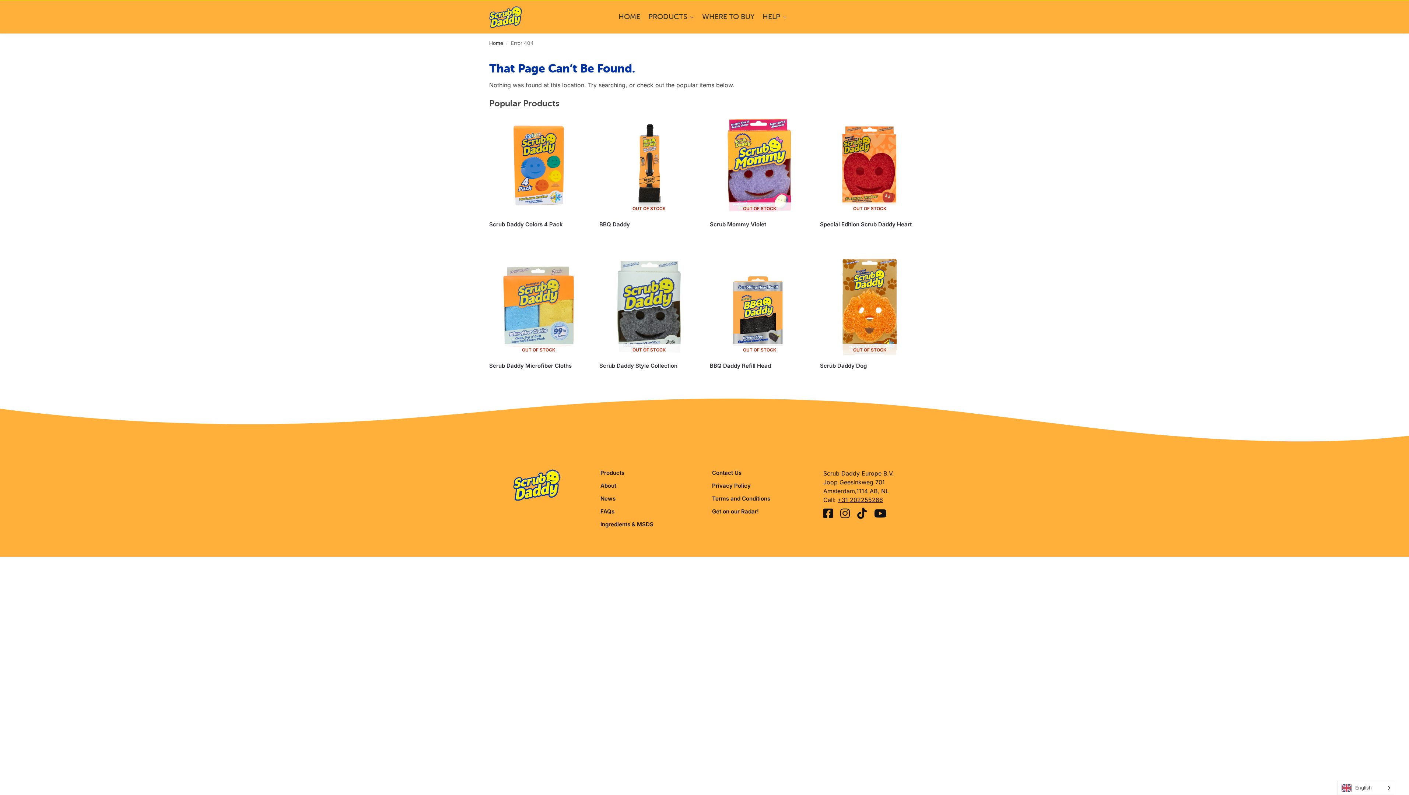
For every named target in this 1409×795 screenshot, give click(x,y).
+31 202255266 (860, 500)
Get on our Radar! (735, 511)
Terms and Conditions (741, 498)
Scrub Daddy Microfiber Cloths (530, 365)
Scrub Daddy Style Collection (638, 365)
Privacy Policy (731, 485)
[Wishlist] (577, 126)
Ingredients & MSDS (626, 524)
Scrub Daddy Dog (843, 365)
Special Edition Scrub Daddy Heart (866, 224)
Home (496, 43)
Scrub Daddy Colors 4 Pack (526, 224)
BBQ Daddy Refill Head (740, 365)
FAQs (607, 511)
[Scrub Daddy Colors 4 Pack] (539, 165)
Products (612, 472)
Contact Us (727, 472)
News (608, 498)
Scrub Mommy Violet (738, 224)
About (608, 485)
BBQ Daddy (614, 224)
